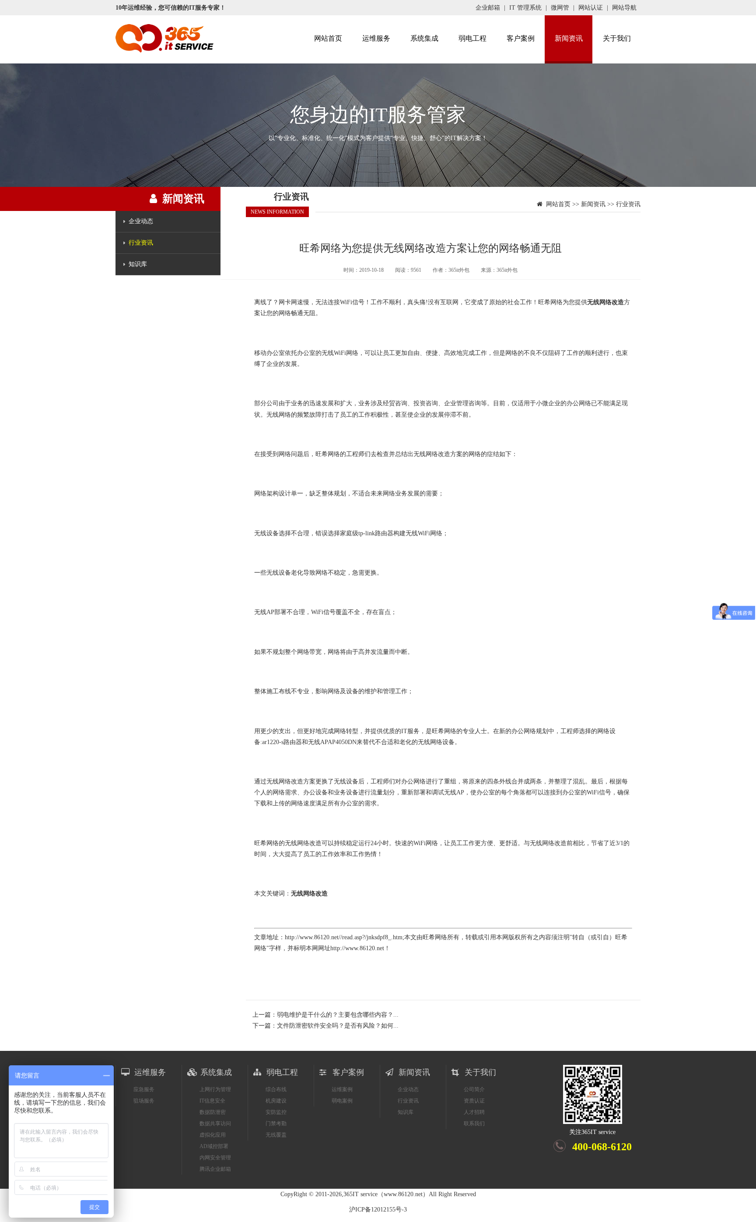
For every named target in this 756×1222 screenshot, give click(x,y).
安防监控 (276, 1112)
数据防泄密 (213, 1112)
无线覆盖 (276, 1135)
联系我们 (474, 1123)
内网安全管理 (215, 1158)
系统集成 (424, 38)
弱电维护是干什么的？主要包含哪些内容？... (338, 1014)
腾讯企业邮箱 (215, 1169)
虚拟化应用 (213, 1135)
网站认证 (590, 7)
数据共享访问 (215, 1123)
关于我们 (617, 38)
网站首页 (328, 38)
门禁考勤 (276, 1123)
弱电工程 (472, 38)
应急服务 (143, 1089)
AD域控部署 (214, 1146)
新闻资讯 (569, 38)
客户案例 (521, 38)
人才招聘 (474, 1112)
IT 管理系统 (525, 7)
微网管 (560, 7)
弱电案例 (342, 1101)
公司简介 (474, 1089)
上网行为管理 (215, 1089)
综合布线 (276, 1089)
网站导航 (624, 7)
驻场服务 (143, 1101)
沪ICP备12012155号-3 (378, 1209)
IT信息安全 (212, 1101)
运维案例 (342, 1089)
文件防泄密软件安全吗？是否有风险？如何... (338, 1025)
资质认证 (474, 1101)
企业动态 (141, 221)
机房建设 (276, 1101)
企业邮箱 (488, 7)
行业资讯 (141, 242)
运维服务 (376, 38)
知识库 (138, 264)
